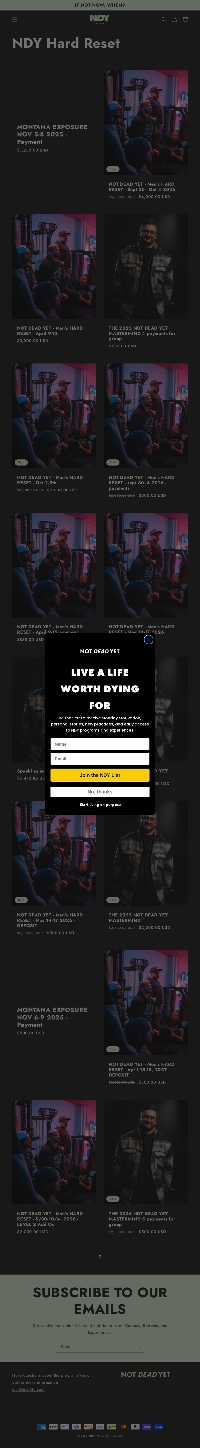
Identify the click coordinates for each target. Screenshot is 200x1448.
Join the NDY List (100, 775)
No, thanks (100, 791)
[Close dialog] (148, 639)
